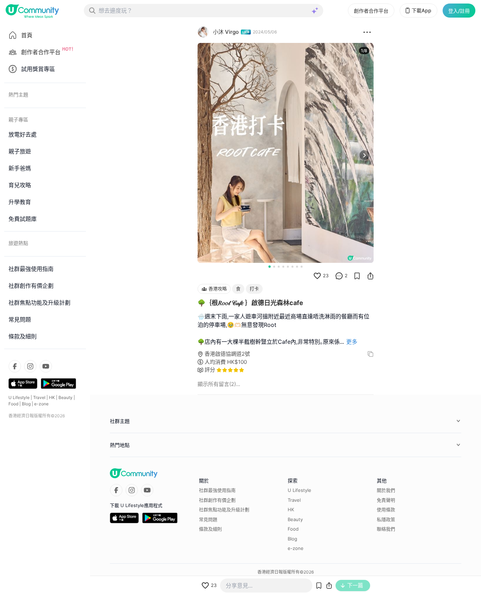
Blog (26, 403)
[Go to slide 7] (297, 266)
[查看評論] (339, 276)
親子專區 (18, 119)
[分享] (370, 276)
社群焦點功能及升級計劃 (224, 509)
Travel (39, 397)
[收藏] (357, 276)
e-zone (41, 403)
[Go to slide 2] (274, 266)
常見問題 (208, 519)
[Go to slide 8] (301, 266)
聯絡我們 (386, 529)
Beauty (65, 397)
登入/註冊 (459, 11)
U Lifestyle (19, 397)
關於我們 (386, 490)
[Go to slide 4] (283, 266)
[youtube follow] (45, 366)
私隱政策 (386, 519)
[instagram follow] (30, 366)
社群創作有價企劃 (217, 500)
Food (13, 403)
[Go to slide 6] (292, 266)
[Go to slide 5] (288, 266)
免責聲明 (386, 500)
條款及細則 (210, 529)
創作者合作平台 (371, 11)
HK (52, 397)
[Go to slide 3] (279, 266)
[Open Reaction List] (367, 32)
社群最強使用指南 (217, 490)
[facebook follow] (14, 366)
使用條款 (386, 509)
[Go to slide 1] (269, 266)
